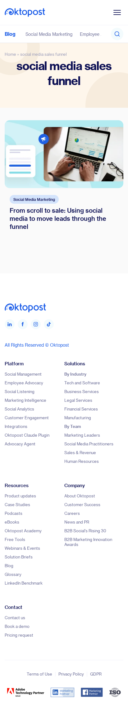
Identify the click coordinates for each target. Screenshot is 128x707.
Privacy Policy (71, 673)
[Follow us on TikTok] (49, 324)
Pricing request (19, 635)
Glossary (13, 574)
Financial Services (81, 408)
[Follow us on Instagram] (36, 324)
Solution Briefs (19, 556)
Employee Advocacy (100, 34)
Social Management (23, 374)
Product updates (20, 495)
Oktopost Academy (23, 530)
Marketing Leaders (82, 435)
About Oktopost (79, 495)
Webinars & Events (22, 548)
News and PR (76, 522)
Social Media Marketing (48, 34)
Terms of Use (39, 673)
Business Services (81, 391)
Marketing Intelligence (25, 400)
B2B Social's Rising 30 (85, 530)
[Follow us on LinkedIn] (10, 324)
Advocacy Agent (20, 443)
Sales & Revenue (80, 452)
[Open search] (117, 34)
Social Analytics (19, 408)
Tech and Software (82, 382)
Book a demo (17, 626)
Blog (10, 34)
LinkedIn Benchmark (24, 583)
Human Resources (81, 461)
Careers (72, 513)
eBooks (12, 522)
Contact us (15, 617)
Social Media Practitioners (88, 443)
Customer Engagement (27, 417)
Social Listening (19, 391)
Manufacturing (77, 417)
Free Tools (15, 539)
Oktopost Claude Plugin (27, 435)
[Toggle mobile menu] (117, 12)
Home (10, 54)
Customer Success (82, 504)
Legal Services (78, 400)
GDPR (96, 673)
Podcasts (13, 513)
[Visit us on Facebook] (23, 324)
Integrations (16, 426)
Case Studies (17, 504)
